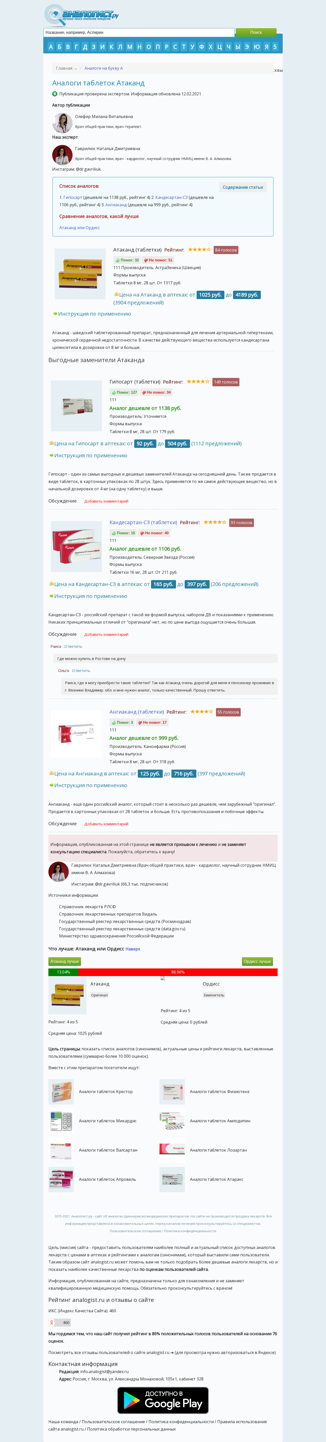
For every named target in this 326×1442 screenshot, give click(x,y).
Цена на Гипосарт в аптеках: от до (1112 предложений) (148, 443)
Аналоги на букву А (104, 68)
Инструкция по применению (94, 313)
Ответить (73, 646)
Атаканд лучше (64, 961)
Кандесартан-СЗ (171, 197)
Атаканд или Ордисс (79, 227)
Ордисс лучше (257, 961)
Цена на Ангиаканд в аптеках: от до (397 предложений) (149, 773)
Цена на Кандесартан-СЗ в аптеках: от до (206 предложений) (156, 584)
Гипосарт (72, 197)
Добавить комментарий (106, 501)
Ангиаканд (116, 205)
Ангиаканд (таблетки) (137, 711)
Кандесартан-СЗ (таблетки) (143, 522)
